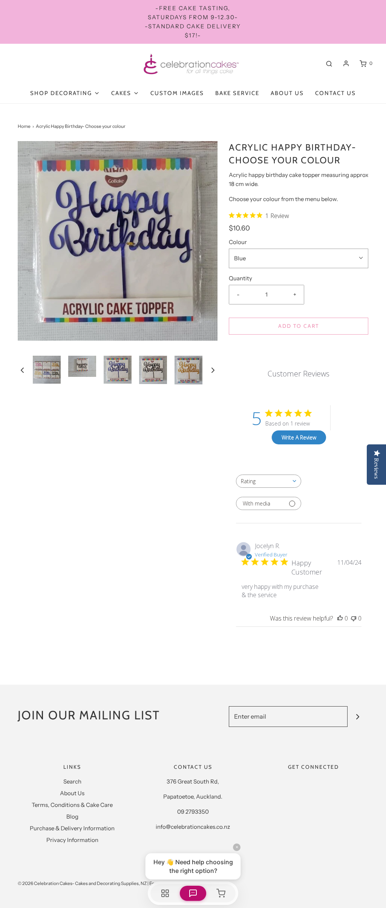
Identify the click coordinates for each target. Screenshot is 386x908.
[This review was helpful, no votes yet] (340, 618)
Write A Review (299, 437)
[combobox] (268, 481)
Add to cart (298, 326)
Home (24, 126)
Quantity (240, 278)
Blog (72, 816)
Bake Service (237, 93)
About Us (287, 93)
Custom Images (177, 93)
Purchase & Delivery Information (72, 828)
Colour (238, 242)
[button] (22, 370)
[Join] (358, 716)
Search (72, 781)
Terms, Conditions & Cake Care (72, 804)
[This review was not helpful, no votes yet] (353, 618)
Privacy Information (72, 839)
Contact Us (335, 93)
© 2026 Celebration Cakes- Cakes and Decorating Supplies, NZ (82, 883)
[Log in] (346, 63)
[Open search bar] (329, 63)
